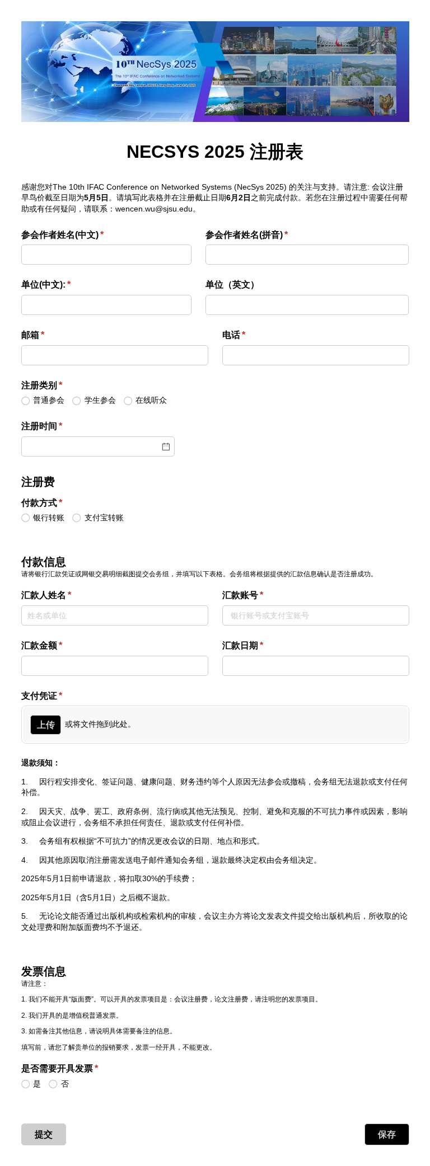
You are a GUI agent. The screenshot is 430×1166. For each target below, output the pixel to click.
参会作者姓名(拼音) (264, 234)
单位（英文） (232, 284)
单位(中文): (64, 284)
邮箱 (51, 335)
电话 (252, 335)
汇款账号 (261, 595)
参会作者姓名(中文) (80, 234)
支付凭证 (60, 695)
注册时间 (60, 426)
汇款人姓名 (64, 595)
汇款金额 (60, 645)
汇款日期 (261, 645)
